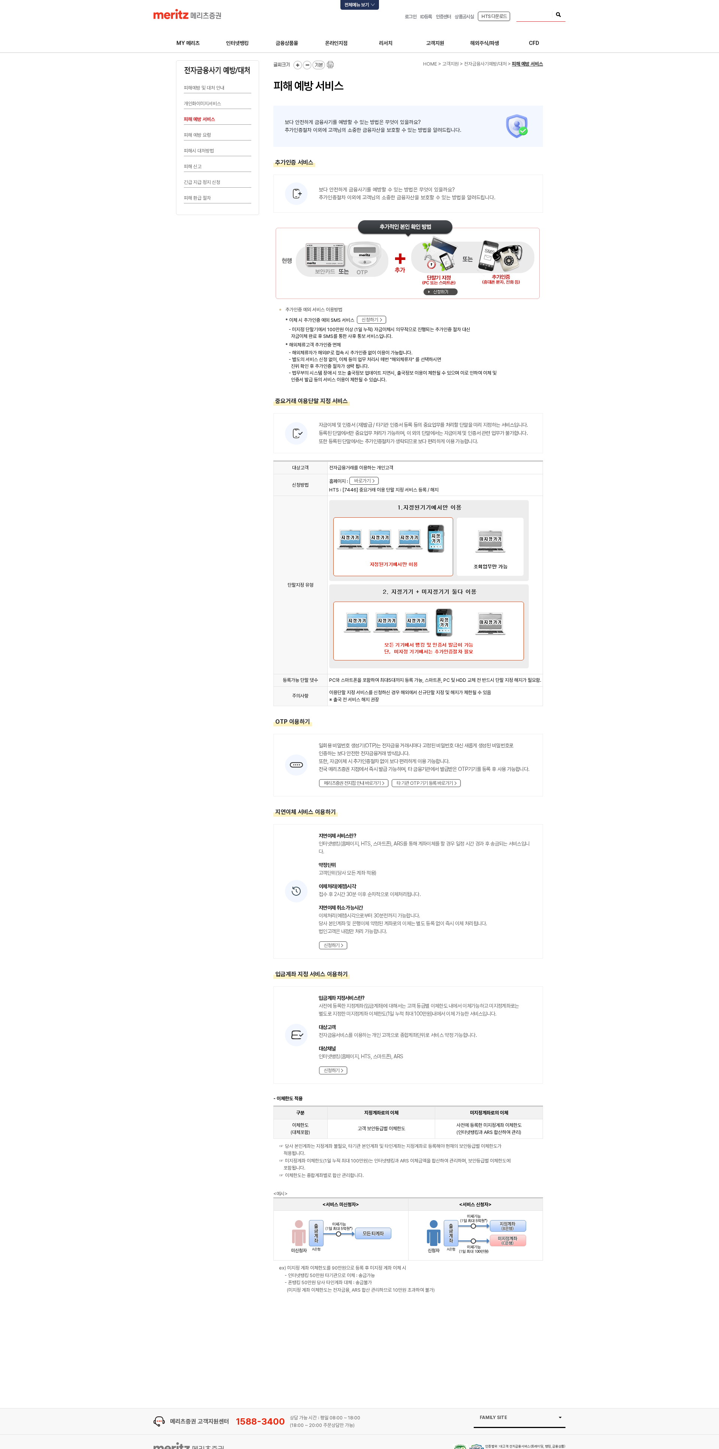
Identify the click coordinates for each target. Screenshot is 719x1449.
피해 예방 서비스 (199, 119)
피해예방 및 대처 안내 (204, 88)
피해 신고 (192, 166)
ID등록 (426, 16)
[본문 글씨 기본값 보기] (318, 65)
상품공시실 (464, 16)
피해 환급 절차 (197, 198)
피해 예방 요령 (197, 135)
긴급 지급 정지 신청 (202, 182)
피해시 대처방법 (199, 151)
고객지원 (450, 64)
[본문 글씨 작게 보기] (307, 65)
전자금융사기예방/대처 (485, 64)
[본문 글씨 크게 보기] (297, 65)
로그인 (410, 16)
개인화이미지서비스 (202, 103)
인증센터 (443, 16)
